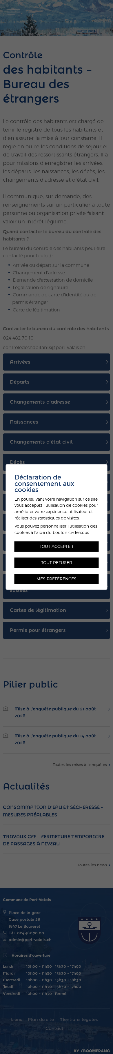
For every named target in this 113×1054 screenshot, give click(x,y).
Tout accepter (56, 546)
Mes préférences (56, 578)
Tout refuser (56, 562)
